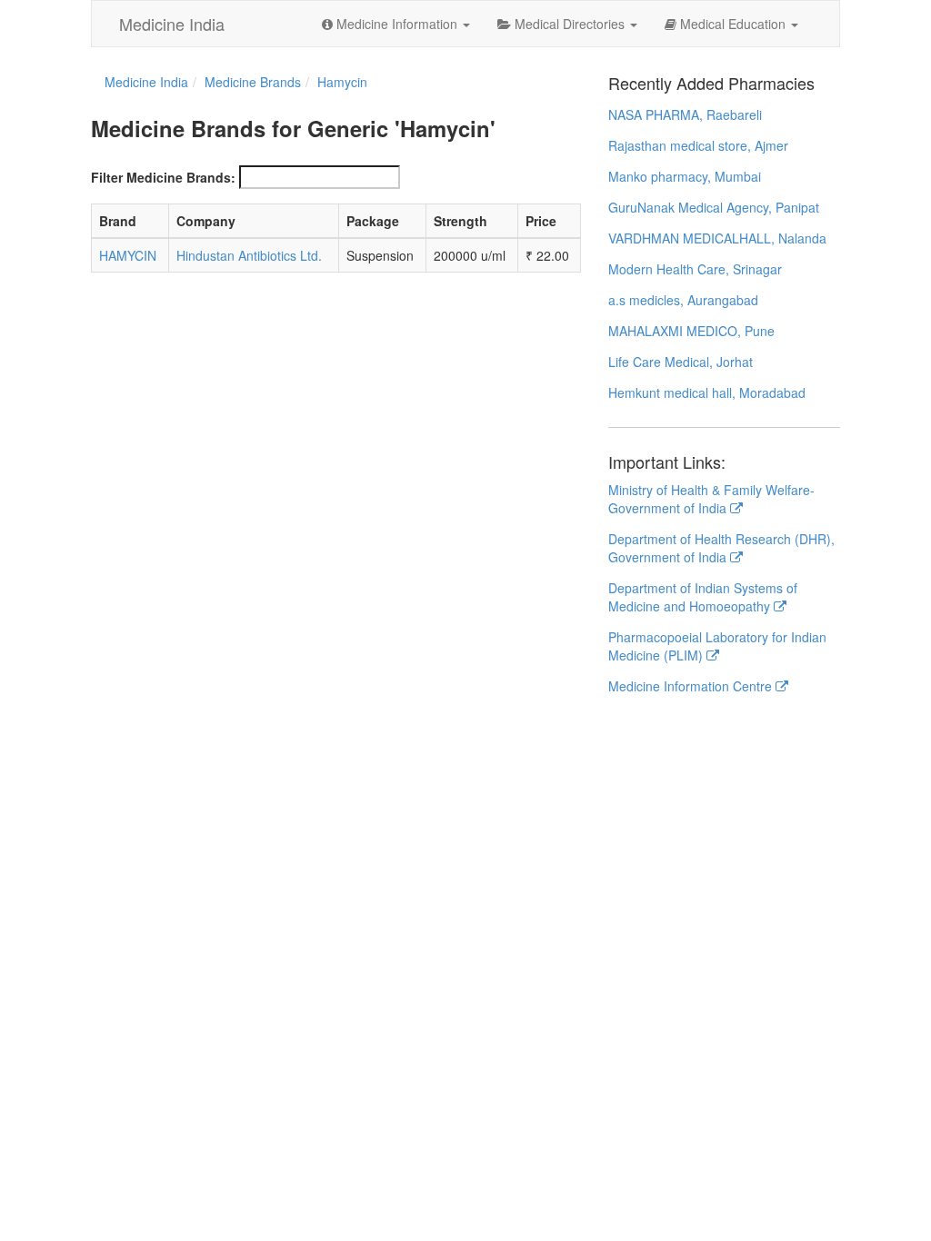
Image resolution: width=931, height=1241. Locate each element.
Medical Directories (569, 24)
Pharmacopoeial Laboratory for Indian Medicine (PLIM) (717, 646)
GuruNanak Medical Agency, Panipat (713, 207)
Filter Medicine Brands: (163, 177)
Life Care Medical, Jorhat (680, 361)
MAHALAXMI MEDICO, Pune (691, 331)
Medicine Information (397, 24)
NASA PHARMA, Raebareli (685, 114)
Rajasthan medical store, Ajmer (698, 145)
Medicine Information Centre (692, 686)
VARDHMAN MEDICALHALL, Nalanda (717, 238)
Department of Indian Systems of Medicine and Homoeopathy (702, 597)
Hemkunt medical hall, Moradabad (707, 392)
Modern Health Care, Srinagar (695, 269)
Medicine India (172, 23)
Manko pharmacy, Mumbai (684, 176)
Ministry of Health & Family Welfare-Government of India (711, 499)
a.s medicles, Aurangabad (683, 300)
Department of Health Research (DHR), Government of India (721, 548)
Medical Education (732, 24)
